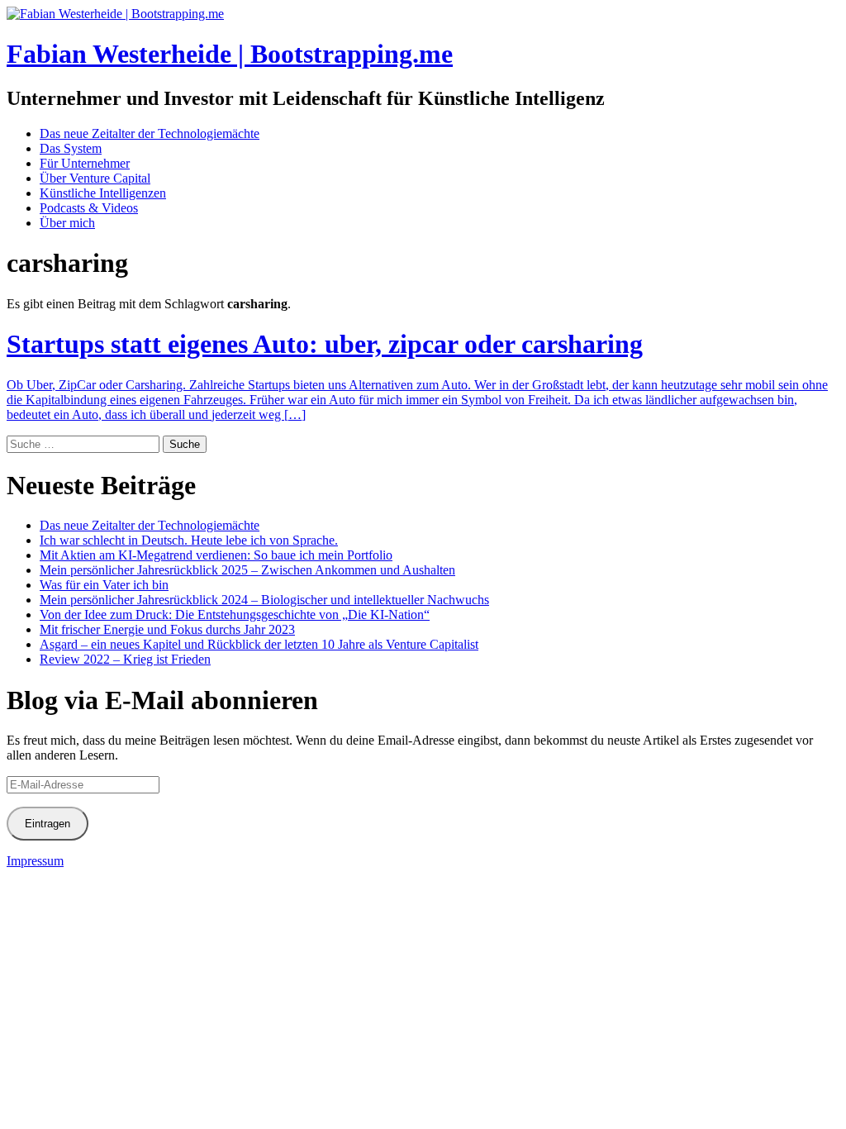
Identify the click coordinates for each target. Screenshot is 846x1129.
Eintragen (47, 823)
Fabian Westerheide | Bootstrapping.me (230, 54)
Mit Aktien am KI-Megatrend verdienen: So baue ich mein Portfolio (216, 555)
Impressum (35, 861)
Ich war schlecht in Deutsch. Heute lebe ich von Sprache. (189, 540)
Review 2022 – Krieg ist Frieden (125, 659)
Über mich (67, 223)
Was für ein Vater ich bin (104, 585)
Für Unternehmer (85, 163)
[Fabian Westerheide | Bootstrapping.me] (115, 14)
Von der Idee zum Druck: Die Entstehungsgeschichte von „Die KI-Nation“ (235, 614)
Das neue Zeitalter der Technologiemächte (149, 133)
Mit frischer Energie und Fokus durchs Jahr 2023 (167, 629)
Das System (71, 148)
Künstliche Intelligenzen (103, 193)
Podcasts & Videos (89, 208)
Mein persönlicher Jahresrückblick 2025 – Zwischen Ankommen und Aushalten (247, 570)
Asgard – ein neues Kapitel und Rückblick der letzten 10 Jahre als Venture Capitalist (259, 644)
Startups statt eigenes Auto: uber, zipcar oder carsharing (325, 344)
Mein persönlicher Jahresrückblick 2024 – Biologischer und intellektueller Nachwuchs (264, 600)
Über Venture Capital (95, 178)
